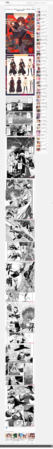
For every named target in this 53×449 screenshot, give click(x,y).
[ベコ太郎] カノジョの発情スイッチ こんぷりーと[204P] (44, 12)
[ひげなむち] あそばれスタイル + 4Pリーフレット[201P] (44, 139)
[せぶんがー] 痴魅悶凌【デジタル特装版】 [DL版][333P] (44, 149)
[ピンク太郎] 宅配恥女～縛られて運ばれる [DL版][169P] (44, 72)
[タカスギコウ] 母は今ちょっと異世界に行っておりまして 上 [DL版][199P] (44, 128)
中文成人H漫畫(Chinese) (11, 431)
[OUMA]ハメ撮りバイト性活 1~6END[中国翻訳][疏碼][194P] (44, 96)
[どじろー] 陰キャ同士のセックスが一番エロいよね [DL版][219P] (44, 117)
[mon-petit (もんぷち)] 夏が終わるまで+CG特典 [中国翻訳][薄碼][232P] (44, 75)
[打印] (32, 7)
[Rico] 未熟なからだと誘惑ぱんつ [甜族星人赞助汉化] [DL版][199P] (8, 440)
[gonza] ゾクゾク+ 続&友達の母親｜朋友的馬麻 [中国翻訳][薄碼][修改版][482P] (44, 86)
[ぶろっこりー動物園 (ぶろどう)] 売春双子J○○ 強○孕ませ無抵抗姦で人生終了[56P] (44, 43)
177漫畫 (7, 2)
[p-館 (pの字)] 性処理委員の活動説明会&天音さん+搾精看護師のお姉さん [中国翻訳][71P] (16, 440)
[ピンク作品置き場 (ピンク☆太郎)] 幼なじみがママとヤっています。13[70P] (44, 68)
